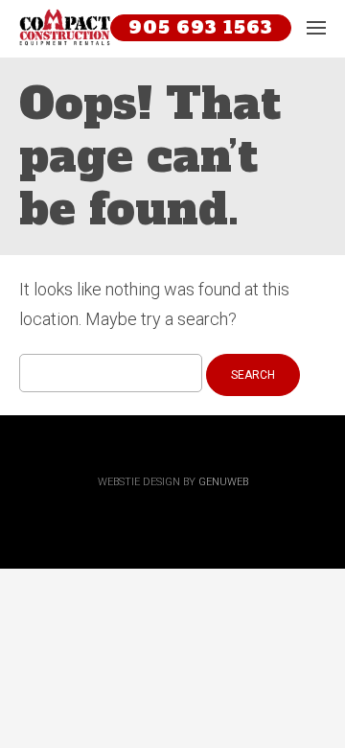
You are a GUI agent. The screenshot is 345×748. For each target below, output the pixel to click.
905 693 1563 (200, 27)
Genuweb (223, 482)
